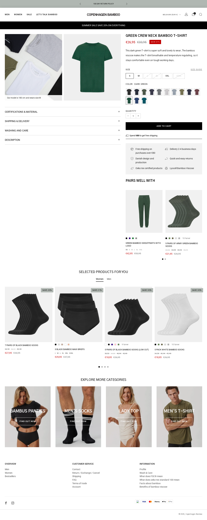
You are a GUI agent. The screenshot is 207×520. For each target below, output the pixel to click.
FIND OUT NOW (28, 421)
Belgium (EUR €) (170, 14)
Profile (143, 469)
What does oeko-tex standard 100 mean (160, 480)
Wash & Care (146, 473)
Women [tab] (100, 279)
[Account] (186, 14)
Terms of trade (79, 483)
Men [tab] (109, 279)
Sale (29, 14)
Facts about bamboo (150, 483)
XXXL (178, 76)
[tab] (162, 259)
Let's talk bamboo (46, 14)
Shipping (76, 476)
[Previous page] (125, 211)
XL (157, 76)
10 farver (186, 238)
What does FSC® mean (151, 476)
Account (76, 486)
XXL (167, 76)
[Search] (200, 14)
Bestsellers (10, 476)
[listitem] (103, 4)
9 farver (125, 344)
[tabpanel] (103, 327)
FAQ (74, 480)
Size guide (196, 69)
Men (7, 14)
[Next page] (202, 211)
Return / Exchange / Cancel (86, 473)
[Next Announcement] (127, 4)
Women (18, 14)
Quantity (131, 111)
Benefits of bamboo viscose (153, 486)
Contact (76, 469)
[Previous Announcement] (80, 4)
